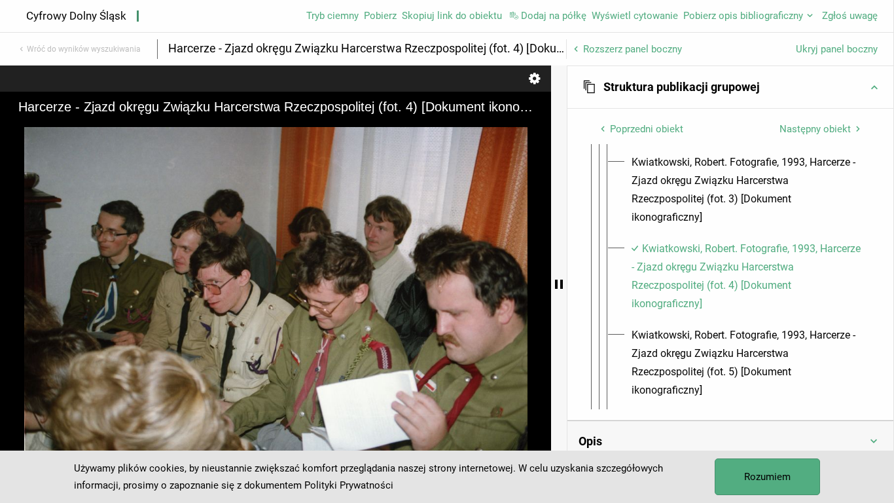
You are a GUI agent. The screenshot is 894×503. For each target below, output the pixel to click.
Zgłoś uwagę (850, 16)
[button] (730, 87)
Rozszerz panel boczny (632, 49)
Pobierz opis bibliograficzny (743, 16)
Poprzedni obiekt (646, 129)
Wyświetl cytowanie (635, 16)
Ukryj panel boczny (837, 49)
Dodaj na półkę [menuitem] (553, 16)
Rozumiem (767, 477)
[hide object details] (559, 284)
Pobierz (380, 16)
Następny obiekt (815, 129)
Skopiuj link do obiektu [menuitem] (452, 16)
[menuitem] (746, 190)
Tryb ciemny (332, 16)
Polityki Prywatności (348, 485)
